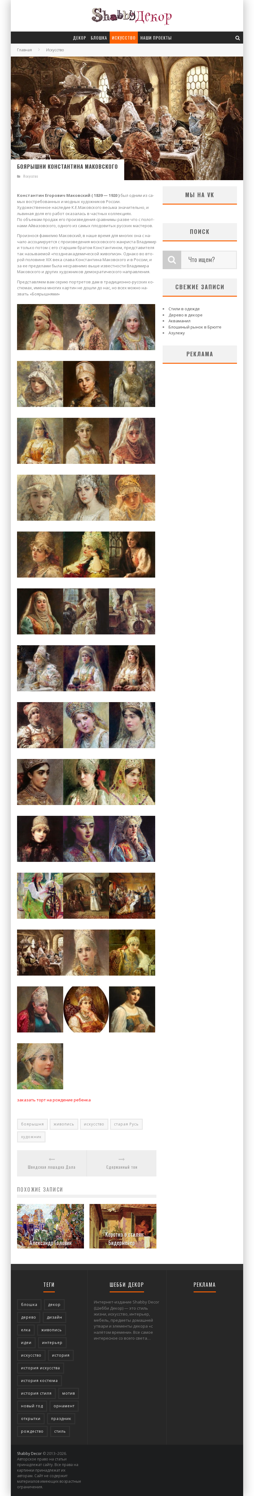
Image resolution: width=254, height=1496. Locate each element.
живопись (64, 1124)
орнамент (64, 1406)
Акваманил (179, 321)
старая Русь (126, 1124)
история (61, 1355)
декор (54, 1304)
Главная (24, 50)
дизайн (54, 1317)
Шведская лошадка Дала (52, 1167)
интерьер (52, 1342)
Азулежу (177, 333)
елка (26, 1330)
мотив (68, 1393)
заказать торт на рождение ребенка (54, 1100)
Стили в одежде (184, 308)
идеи (26, 1342)
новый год (32, 1406)
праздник (61, 1418)
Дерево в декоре (186, 315)
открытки (31, 1418)
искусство (94, 1124)
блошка (29, 1304)
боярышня (32, 1124)
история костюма (39, 1380)
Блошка (99, 37)
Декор (79, 37)
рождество (32, 1431)
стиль (60, 1431)
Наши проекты (156, 37)
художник (31, 1136)
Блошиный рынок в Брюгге (195, 327)
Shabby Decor (29, 1453)
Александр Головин (50, 1243)
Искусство (124, 37)
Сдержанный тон (122, 1167)
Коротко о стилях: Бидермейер (124, 1238)
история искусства (40, 1368)
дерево (28, 1317)
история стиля (36, 1393)
